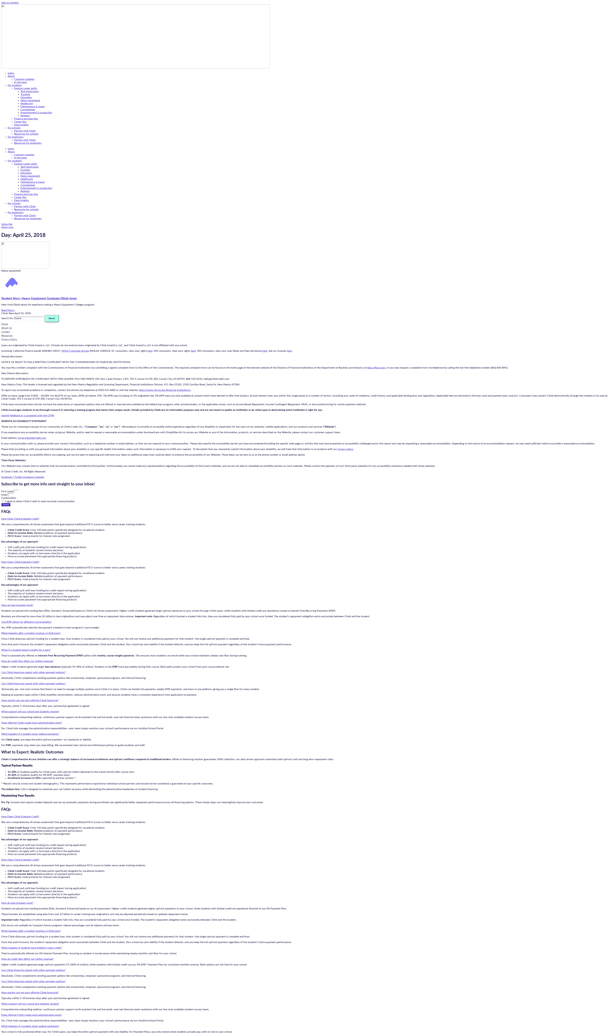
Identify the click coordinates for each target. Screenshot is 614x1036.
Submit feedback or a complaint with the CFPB (27, 415)
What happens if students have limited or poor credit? (31, 948)
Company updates (24, 79)
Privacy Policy (9, 339)
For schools (14, 128)
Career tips (20, 121)
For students (15, 85)
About (11, 76)
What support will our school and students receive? (30, 711)
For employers (16, 137)
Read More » (8, 310)
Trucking (25, 94)
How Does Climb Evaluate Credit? (20, 519)
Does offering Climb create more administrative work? (31, 723)
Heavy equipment (30, 100)
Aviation (25, 115)
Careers (5, 331)
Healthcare (26, 103)
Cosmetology (27, 109)
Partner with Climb (24, 131)
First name (7, 491)
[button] (307, 518)
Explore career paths (25, 88)
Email (4, 495)
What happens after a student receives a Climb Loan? (31, 633)
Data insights (21, 125)
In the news (20, 82)
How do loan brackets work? (17, 605)
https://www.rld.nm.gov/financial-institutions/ (165, 390)
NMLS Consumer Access (75, 351)
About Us (6, 328)
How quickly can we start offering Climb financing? (30, 700)
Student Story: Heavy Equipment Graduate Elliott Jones (39, 298)
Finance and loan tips (26, 118)
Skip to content (10, 2)
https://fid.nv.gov (376, 367)
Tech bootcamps (29, 91)
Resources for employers (28, 143)
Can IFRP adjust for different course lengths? (26, 622)
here (149, 351)
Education (26, 97)
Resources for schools (26, 134)
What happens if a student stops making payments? (30, 734)
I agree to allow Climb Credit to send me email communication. (40, 501)
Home (4, 324)
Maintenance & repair (32, 106)
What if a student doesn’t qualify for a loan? (26, 650)
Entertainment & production (36, 112)
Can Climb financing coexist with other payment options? (33, 672)
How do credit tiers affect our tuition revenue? (27, 661)
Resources (7, 335)
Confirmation (8, 498)
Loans (11, 73)
